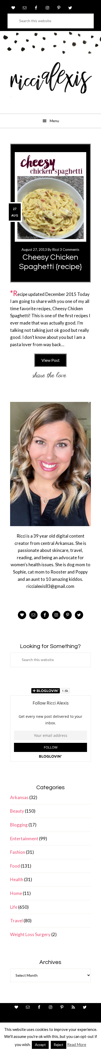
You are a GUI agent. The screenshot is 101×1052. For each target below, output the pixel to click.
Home (16, 893)
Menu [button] (54, 121)
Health (16, 879)
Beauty (17, 811)
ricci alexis (50, 82)
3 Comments (69, 249)
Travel (16, 920)
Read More (76, 1044)
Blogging (19, 824)
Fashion (17, 852)
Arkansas (19, 797)
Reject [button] (58, 1045)
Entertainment (24, 838)
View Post (50, 360)
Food (15, 866)
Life (13, 907)
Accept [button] (40, 1045)
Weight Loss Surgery (30, 934)
